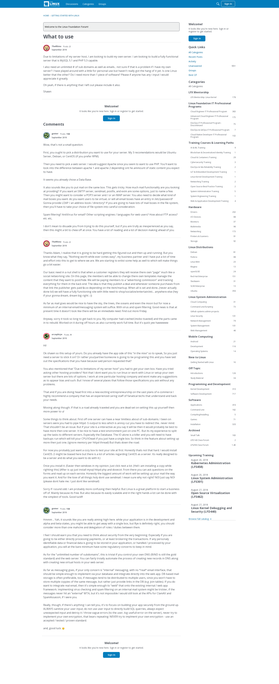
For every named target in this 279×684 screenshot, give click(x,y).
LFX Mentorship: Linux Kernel (213, 97)
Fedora (213, 257)
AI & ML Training (213, 147)
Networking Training (213, 181)
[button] (46, 48)
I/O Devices (213, 216)
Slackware (213, 281)
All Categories (196, 52)
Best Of (193, 74)
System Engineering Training (213, 196)
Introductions (213, 373)
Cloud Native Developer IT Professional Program (213, 135)
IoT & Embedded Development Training (213, 172)
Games (213, 419)
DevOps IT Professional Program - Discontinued (213, 124)
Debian (213, 252)
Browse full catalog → (200, 518)
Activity (192, 61)
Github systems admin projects (205, 311)
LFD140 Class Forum (213, 440)
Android (213, 341)
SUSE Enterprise (213, 286)
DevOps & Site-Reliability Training (213, 167)
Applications (213, 405)
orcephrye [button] (57, 334)
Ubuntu (213, 291)
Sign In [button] (111, 118)
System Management (213, 325)
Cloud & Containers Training (213, 157)
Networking (213, 231)
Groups (192, 70)
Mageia (213, 266)
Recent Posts (195, 56)
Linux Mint (213, 261)
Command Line (213, 409)
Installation (213, 424)
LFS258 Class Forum (213, 445)
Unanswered (212, 65)
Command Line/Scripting (213, 306)
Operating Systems (213, 351)
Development (213, 346)
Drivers (213, 212)
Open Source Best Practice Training (213, 186)
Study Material (213, 378)
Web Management (213, 330)
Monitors (213, 221)
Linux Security (213, 316)
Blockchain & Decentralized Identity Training (213, 152)
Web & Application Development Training (213, 201)
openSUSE (213, 271)
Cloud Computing (213, 302)
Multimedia (213, 226)
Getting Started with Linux (213, 362)
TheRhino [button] (56, 46)
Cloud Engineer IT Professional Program (213, 111)
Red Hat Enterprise (213, 276)
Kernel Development (213, 389)
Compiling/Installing (213, 414)
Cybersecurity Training (213, 162)
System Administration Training (213, 191)
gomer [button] (55, 133)
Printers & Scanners (213, 236)
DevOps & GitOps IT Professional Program (213, 130)
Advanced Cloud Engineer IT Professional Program (213, 117)
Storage (213, 241)
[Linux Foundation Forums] (52, 3)
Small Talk (213, 435)
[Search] (218, 4)
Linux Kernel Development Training (213, 176)
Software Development (213, 394)
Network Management (213, 320)
